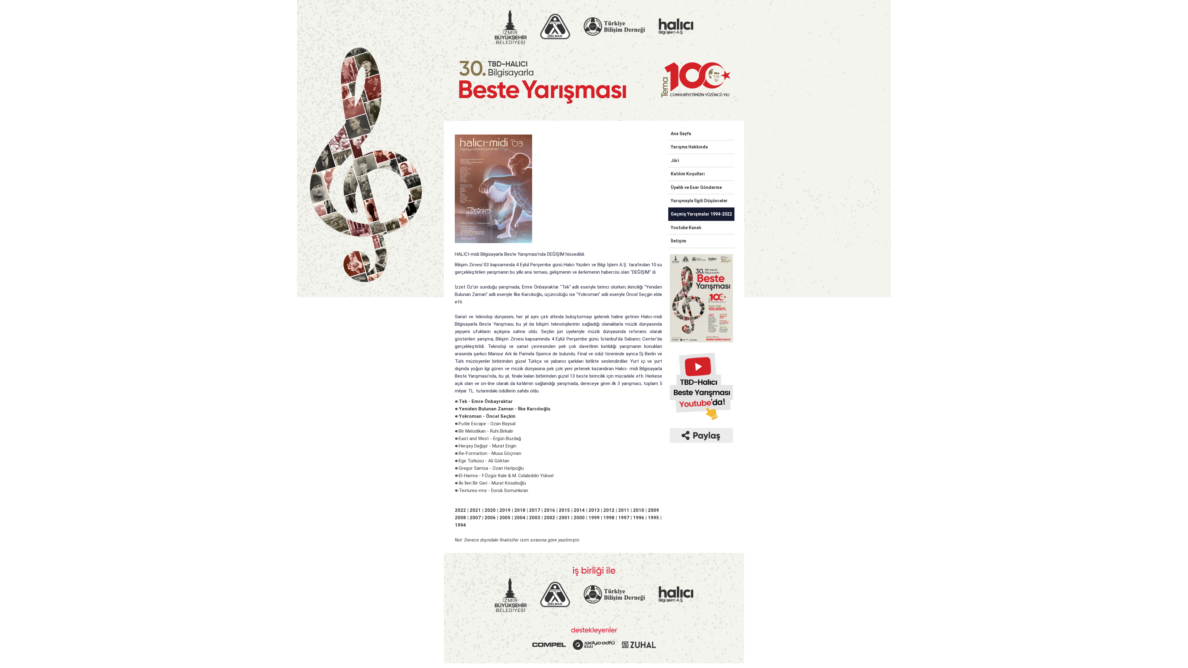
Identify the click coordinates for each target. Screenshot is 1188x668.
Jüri (675, 160)
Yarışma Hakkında (689, 146)
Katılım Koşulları (688, 173)
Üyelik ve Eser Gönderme (696, 187)
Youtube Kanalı (686, 227)
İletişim (678, 240)
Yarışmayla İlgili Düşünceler (699, 200)
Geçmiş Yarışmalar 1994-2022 (701, 214)
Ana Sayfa (681, 133)
